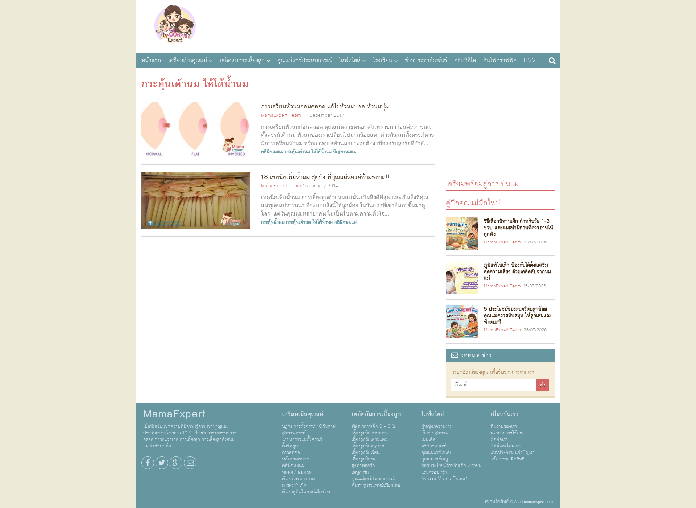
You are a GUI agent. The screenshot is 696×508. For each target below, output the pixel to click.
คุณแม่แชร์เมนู (434, 459)
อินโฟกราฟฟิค (500, 60)
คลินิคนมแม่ (272, 152)
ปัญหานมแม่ (344, 152)
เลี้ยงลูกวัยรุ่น (364, 459)
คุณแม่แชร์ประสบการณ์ (304, 60)
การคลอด (291, 452)
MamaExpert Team (281, 115)
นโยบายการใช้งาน (507, 433)
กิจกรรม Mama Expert (444, 478)
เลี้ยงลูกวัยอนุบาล (368, 446)
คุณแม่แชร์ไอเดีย (436, 452)
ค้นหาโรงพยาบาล (298, 478)
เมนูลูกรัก (360, 472)
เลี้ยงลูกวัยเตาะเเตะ (369, 439)
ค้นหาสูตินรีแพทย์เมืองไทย (306, 491)
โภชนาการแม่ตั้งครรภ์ (302, 439)
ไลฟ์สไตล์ (349, 60)
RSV (530, 60)
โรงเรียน (382, 60)
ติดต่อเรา (499, 439)
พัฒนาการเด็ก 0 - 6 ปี (373, 426)
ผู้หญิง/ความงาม (437, 426)
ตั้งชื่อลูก (290, 446)
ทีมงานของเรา (503, 426)
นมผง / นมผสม (297, 472)
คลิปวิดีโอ (465, 60)
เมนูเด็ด (428, 439)
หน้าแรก (151, 60)
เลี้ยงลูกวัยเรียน (366, 452)
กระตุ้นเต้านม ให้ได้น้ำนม (308, 152)
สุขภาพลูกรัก (363, 465)
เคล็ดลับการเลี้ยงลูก (242, 60)
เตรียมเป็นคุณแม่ (187, 60)
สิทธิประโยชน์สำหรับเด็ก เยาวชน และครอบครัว (451, 468)
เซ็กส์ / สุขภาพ (434, 433)
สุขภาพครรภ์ (294, 433)
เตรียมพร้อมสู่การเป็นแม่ (482, 183)
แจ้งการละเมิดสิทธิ (507, 459)
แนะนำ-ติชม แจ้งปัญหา (512, 452)
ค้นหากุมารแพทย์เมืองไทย (376, 485)
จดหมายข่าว (475, 355)
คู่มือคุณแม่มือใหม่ (473, 202)
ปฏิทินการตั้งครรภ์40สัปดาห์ (309, 426)
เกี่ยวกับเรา (504, 414)
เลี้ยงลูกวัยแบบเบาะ (370, 433)
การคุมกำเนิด (294, 485)
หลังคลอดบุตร (295, 459)
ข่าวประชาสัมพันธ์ (426, 60)
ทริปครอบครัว (434, 446)
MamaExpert (174, 25)
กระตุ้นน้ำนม (273, 222)
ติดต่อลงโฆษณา (505, 446)
